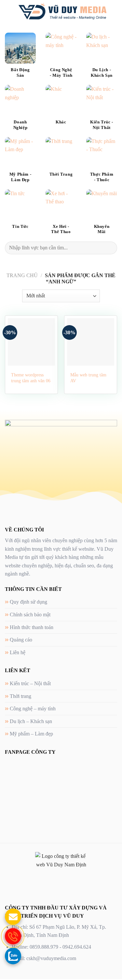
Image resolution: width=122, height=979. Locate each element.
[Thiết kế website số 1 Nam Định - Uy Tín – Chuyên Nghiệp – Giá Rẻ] (62, 11)
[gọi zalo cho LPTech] (13, 956)
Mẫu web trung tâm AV (88, 377)
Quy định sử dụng (28, 602)
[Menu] (9, 11)
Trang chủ (22, 275)
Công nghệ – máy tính (33, 708)
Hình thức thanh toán (31, 627)
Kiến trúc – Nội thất (30, 683)
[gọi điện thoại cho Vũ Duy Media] (13, 936)
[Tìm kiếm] (114, 11)
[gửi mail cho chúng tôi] (13, 916)
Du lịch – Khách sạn (31, 721)
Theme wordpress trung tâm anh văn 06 (30, 377)
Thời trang (20, 696)
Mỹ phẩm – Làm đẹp (31, 733)
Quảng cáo (21, 639)
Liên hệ (17, 652)
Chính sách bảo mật (30, 614)
